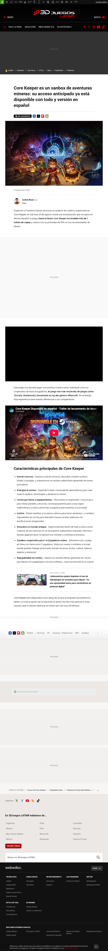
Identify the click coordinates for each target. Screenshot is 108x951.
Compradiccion (11, 914)
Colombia (77, 823)
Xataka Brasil (11, 935)
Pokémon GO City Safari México (79, 790)
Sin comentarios (24, 116)
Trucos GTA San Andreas (36, 790)
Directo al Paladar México (73, 932)
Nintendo (20, 70)
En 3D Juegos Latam (57, 573)
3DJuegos (30, 881)
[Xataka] (2, 2)
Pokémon (70, 70)
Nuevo (97, 17)
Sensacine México (53, 931)
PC (48, 633)
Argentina (10, 823)
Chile (42, 823)
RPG (77, 633)
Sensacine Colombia (54, 935)
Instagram (93, 27)
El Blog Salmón (31, 907)
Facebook (84, 27)
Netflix (10, 70)
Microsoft (44, 834)
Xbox (49, 70)
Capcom (76, 834)
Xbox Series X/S (46, 27)
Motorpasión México (94, 931)
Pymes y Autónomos (33, 911)
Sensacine (50, 881)
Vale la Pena (15, 27)
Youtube (98, 27)
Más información (71, 948)
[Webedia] (13, 867)
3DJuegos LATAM (54, 13)
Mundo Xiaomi (11, 896)
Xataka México (11, 931)
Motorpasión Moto (93, 885)
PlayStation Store (56, 790)
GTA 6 (41, 70)
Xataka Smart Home (13, 892)
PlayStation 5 (64, 27)
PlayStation (59, 70)
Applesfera (10, 889)
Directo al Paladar (73, 881)
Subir (95, 868)
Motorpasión (91, 881)
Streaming (44, 839)
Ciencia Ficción (80, 839)
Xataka (8, 881)
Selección (30, 27)
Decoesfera (10, 911)
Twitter (89, 27)
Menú (10, 17)
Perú (42, 828)
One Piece (31, 70)
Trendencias (10, 907)
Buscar (98, 857)
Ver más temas (13, 846)
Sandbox (85, 633)
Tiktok (103, 27)
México (9, 828)
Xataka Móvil (11, 885)
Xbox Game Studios (14, 834)
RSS (33, 800)
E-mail (46, 116)
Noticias (41, 633)
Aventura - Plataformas (62, 633)
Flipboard (42, 116)
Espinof (49, 885)
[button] (29, 200)
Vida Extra (30, 885)
